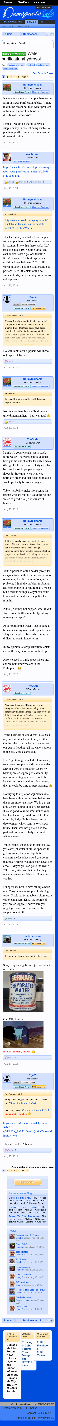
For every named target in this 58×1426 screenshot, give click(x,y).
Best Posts (8, 26)
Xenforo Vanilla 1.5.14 (14, 1408)
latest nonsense (23, 1274)
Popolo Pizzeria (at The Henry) (30, 1290)
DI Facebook (42, 1345)
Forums (31, 22)
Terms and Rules (25, 1417)
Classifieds (23, 2)
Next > (25, 77)
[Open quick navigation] (51, 34)
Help (44, 1413)
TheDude (32, 439)
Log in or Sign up (43, 7)
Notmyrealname (32, 84)
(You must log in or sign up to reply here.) (32, 1167)
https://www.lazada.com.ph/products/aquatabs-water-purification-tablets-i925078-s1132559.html (27, 171)
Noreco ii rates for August (28, 1235)
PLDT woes (21, 1259)
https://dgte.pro (46, 1404)
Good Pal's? (21, 1244)
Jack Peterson (33, 936)
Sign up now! (27, 1182)
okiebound (32, 154)
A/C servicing (22, 1282)
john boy (20, 1247)
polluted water (43, 65)
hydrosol (31, 65)
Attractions (39, 2)
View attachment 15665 (35, 1110)
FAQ (50, 1413)
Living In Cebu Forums (27, 1345)
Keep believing (23, 1267)
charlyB (19, 1254)
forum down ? (22, 1306)
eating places (22, 1252)
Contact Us (33, 1413)
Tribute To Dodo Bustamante (24, 1216)
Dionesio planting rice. (20, 1198)
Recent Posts (23, 26)
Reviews (8, 2)
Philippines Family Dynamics (24, 1207)
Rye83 (33, 297)
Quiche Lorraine (23, 1297)
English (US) (36, 1408)
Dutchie (19, 1238)
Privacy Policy (46, 1417)
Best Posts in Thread (43, 73)
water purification (10, 68)
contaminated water (16, 65)
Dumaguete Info (13, 21)
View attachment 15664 (22, 1103)
